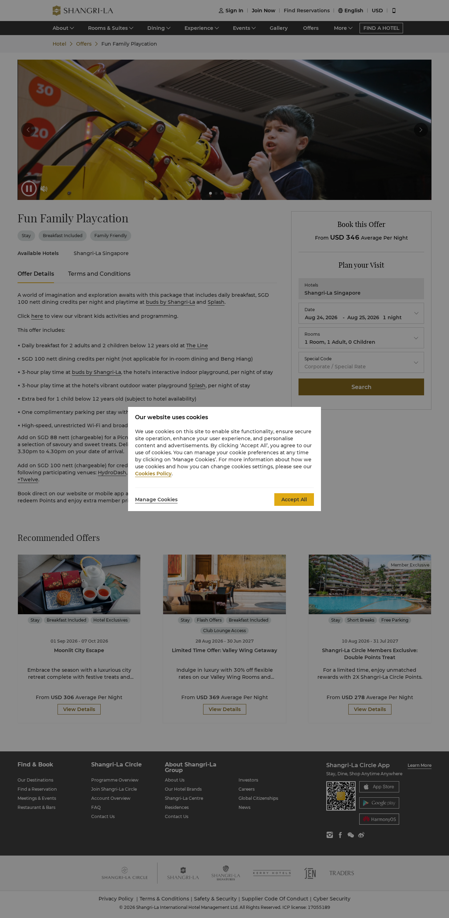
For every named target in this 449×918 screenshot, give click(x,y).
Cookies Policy (153, 473)
